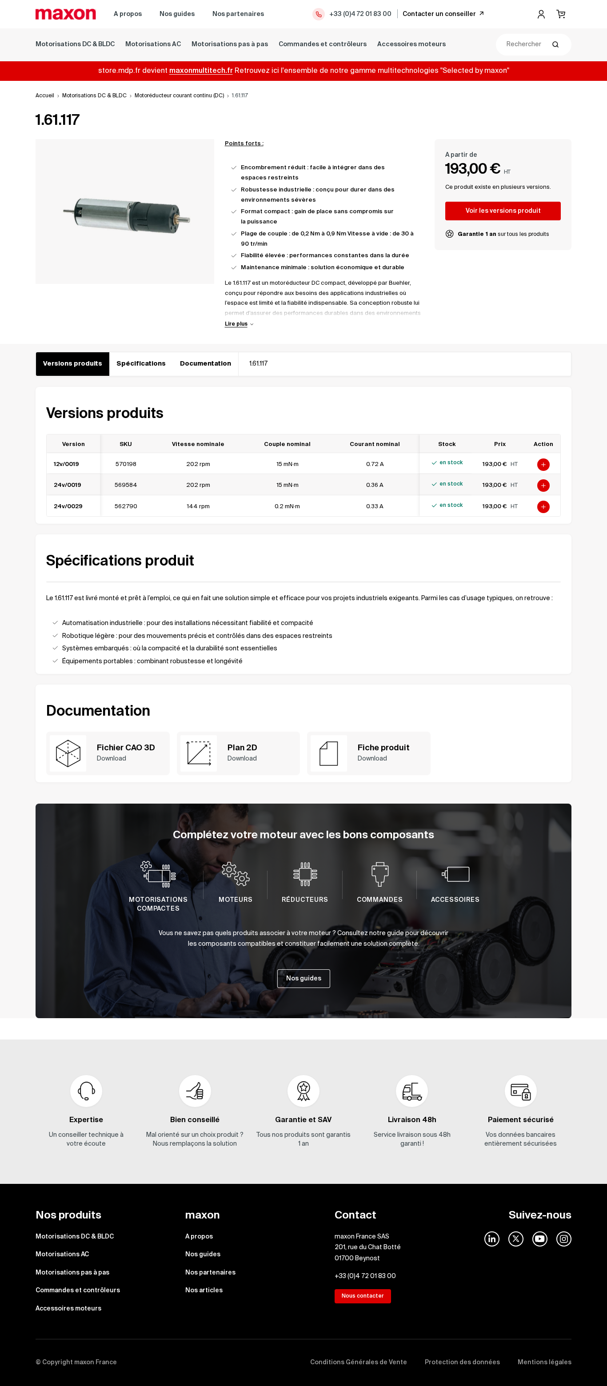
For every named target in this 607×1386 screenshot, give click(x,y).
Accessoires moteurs (411, 44)
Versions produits (72, 364)
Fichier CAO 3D (126, 748)
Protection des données (462, 1362)
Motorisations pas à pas (230, 44)
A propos (128, 14)
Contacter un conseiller (439, 14)
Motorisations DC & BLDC (75, 44)
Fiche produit (384, 748)
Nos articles (204, 1290)
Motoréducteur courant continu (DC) (179, 96)
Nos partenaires (238, 14)
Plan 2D (242, 748)
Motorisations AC (153, 44)
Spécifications (141, 364)
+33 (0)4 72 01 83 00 (360, 14)
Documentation (205, 364)
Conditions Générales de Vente (358, 1362)
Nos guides (177, 14)
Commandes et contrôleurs (323, 44)
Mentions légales (544, 1362)
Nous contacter (363, 1296)
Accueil (45, 96)
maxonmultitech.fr (201, 71)
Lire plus (236, 324)
